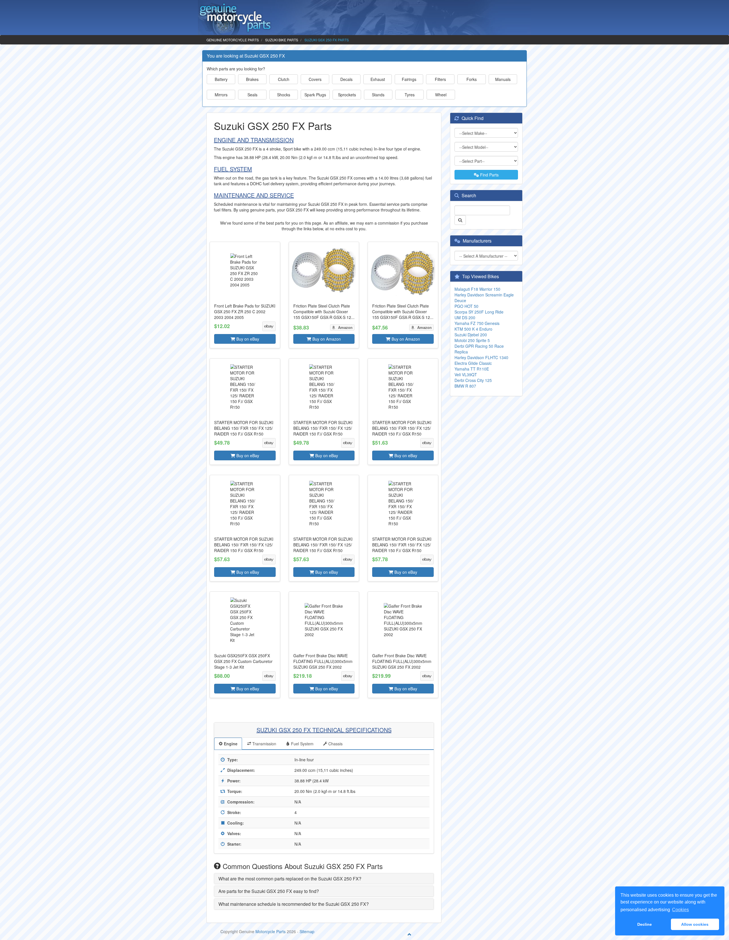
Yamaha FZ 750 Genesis (476, 323)
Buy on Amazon (326, 339)
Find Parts (489, 175)
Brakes (252, 79)
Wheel (441, 94)
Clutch (283, 79)
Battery (221, 79)
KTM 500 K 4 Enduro (473, 329)
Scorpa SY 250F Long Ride (478, 312)
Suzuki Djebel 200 (470, 334)
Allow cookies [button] (694, 924)
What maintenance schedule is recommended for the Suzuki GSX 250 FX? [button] (293, 904)
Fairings (409, 79)
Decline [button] (644, 924)
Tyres (410, 94)
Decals (346, 79)
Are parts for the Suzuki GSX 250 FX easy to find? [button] (268, 891)
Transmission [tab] (263, 743)
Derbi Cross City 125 (473, 380)
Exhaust (377, 79)
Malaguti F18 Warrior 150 (477, 289)
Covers (315, 79)
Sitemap (307, 931)
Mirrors (221, 94)
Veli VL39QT (465, 374)
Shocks (283, 94)
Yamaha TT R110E (471, 369)
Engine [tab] (230, 743)
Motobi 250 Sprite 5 (472, 340)
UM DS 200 (464, 317)
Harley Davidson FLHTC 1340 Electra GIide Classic (481, 360)
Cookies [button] (680, 909)
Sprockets (347, 94)
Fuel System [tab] (302, 743)
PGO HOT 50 (466, 306)
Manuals (503, 79)
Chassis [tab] (335, 743)
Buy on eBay (247, 339)
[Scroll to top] (409, 934)
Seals (252, 94)
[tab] (324, 878)
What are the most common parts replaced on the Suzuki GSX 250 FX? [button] (289, 878)
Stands (378, 94)
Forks (471, 79)
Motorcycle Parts (270, 931)
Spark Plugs (315, 94)
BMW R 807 (465, 386)
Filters (440, 79)
